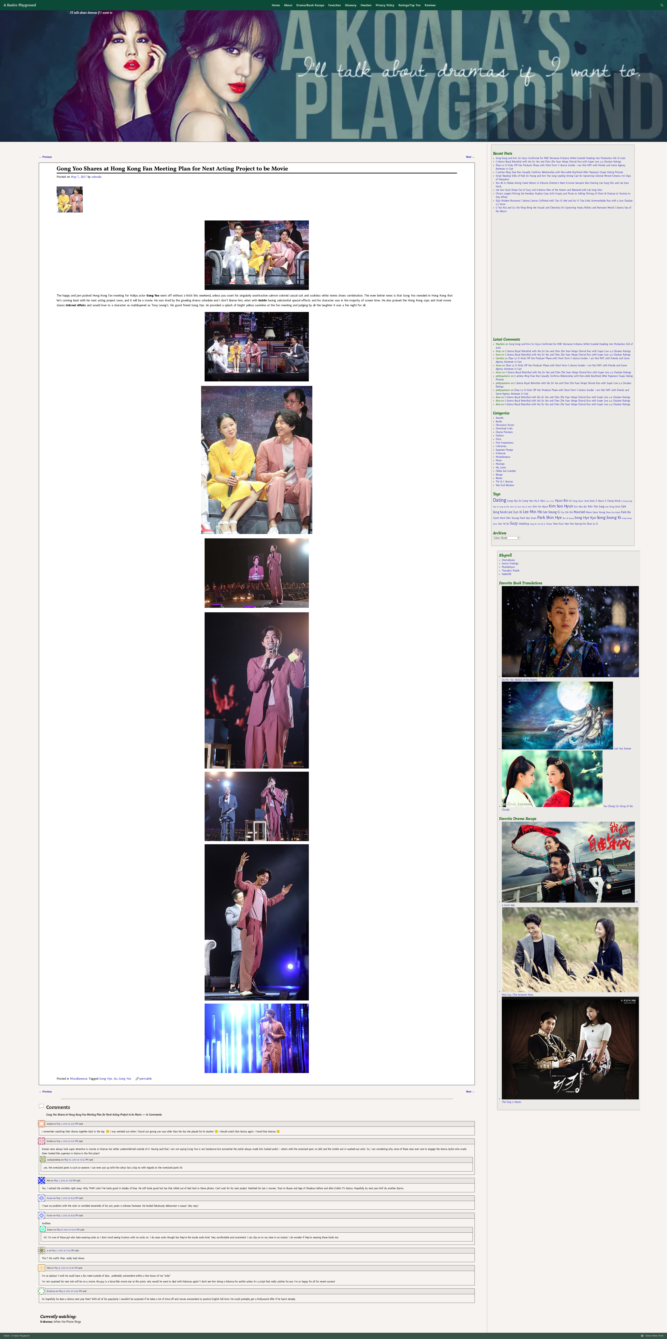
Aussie (49, 1198)
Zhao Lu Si (592, 524)
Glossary (350, 5)
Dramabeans (508, 560)
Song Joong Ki (609, 517)
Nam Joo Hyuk (613, 512)
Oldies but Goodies (506, 471)
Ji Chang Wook (612, 501)
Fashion (500, 435)
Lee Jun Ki (514, 512)
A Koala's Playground (20, 4)
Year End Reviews (505, 485)
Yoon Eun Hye (561, 523)
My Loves (501, 467)
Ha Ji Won (539, 500)
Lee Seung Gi (551, 512)
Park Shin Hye (549, 517)
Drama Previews (504, 432)
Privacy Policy (385, 5)
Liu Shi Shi (567, 512)
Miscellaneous (79, 1079)
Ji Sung (624, 501)
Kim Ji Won (527, 507)
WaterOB (506, 574)
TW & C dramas (504, 481)
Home (276, 5)
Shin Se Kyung (568, 518)
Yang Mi (533, 524)
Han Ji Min (550, 501)
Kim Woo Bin (580, 506)
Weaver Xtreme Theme (654, 1336)
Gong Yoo (125, 1079)
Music (499, 460)
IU (570, 500)
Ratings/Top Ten (409, 5)
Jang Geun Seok (581, 501)
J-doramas (501, 446)
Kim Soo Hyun (561, 506)
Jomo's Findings (510, 563)
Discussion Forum (505, 425)
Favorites (334, 5)
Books (499, 421)
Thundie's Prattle (510, 570)
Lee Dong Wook (612, 507)
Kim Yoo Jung (596, 506)
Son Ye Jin (503, 523)
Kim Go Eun (515, 507)
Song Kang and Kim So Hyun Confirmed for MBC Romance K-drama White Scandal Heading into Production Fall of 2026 (560, 158)
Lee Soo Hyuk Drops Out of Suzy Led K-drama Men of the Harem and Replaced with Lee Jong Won (549, 190)
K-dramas (500, 453)
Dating (499, 500)
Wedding (524, 523)
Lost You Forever (622, 748)
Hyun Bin (561, 500)
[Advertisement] (519, 276)
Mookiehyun (508, 567)
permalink (145, 1079)
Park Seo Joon (528, 518)
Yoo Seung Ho (578, 523)
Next (470, 157)
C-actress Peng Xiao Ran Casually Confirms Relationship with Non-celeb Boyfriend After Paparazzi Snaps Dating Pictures (559, 172)
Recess (499, 478)
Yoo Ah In (541, 524)
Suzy (514, 523)
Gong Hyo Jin (108, 1079)
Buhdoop (51, 1291)
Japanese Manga (504, 449)
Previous (45, 157)
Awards (499, 417)
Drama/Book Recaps (310, 5)
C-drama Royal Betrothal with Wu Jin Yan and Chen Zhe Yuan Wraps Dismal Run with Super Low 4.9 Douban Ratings (558, 161)
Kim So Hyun (540, 506)
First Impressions (504, 442)
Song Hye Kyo (585, 518)
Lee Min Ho (532, 512)
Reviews (430, 5)
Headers (366, 5)
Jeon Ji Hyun (597, 500)
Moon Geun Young (595, 512)
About (288, 5)
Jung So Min (504, 507)
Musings (500, 463)
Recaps (499, 474)
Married (579, 512)
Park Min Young (509, 518)
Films (498, 439)
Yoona (549, 524)
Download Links (504, 428)
